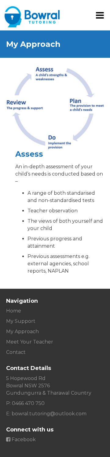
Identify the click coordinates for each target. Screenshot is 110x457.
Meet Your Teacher (29, 342)
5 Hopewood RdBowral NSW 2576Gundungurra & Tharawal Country (48, 385)
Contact (16, 352)
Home (13, 311)
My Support (20, 321)
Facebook (23, 439)
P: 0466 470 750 (25, 403)
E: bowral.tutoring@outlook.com (46, 414)
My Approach (22, 331)
